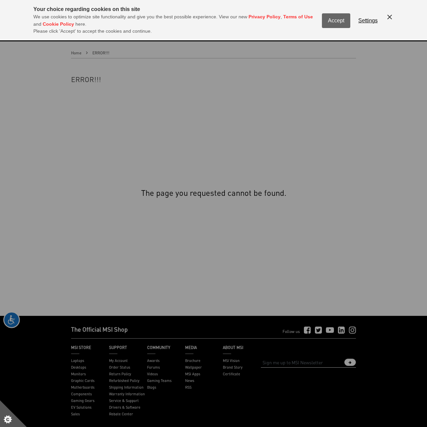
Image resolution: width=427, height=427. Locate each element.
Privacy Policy (265, 16)
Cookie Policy (58, 24)
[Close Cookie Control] (390, 17)
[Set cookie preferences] (13, 413)
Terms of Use (298, 16)
